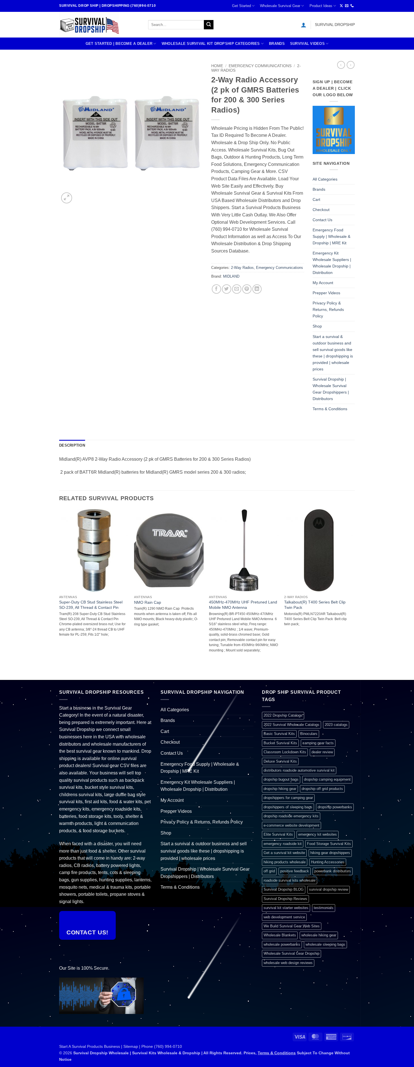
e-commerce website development (291, 825)
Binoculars (308, 734)
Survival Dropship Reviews (285, 899)
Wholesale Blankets (280, 935)
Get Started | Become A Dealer (119, 43)
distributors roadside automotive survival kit (299, 770)
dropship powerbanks (335, 807)
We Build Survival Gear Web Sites (292, 926)
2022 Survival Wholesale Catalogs (291, 725)
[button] (303, 25)
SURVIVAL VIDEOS (307, 43)
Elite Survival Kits (278, 834)
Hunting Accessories (327, 862)
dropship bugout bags (281, 779)
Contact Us (322, 220)
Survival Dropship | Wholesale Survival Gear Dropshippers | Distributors (331, 389)
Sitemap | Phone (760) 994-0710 (152, 1046)
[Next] (353, 594)
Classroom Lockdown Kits (285, 752)
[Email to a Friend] (236, 289)
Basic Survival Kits (279, 734)
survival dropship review (328, 889)
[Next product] (341, 65)
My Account (323, 282)
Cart (316, 199)
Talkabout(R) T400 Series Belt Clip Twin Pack (315, 605)
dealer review (322, 752)
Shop (317, 326)
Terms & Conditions (330, 409)
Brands (277, 43)
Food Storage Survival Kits (329, 844)
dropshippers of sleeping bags (288, 807)
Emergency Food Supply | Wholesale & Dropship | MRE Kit (331, 236)
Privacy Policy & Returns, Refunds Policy (328, 309)
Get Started (241, 6)
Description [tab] (72, 445)
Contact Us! (87, 932)
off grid (269, 871)
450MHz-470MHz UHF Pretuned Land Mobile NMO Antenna (243, 605)
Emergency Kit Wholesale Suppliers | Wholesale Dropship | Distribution (332, 263)
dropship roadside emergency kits (291, 816)
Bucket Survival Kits (280, 743)
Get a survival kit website (284, 853)
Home (217, 66)
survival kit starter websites (286, 908)
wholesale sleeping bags (325, 944)
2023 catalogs (336, 725)
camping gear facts (318, 743)
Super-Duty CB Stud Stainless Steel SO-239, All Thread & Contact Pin (91, 605)
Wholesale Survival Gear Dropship (291, 953)
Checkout (321, 209)
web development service (284, 917)
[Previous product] (351, 65)
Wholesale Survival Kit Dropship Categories (211, 43)
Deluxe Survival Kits (280, 761)
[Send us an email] (346, 6)
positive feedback (294, 871)
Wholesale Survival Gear (280, 6)
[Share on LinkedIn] (257, 289)
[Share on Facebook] (216, 289)
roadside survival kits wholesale (289, 880)
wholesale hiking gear (318, 935)
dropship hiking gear (280, 789)
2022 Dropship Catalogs (283, 715)
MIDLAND (231, 276)
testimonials (323, 908)
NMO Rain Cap (147, 602)
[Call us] (352, 6)
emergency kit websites (317, 834)
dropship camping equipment (327, 779)
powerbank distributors (332, 871)
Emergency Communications (260, 66)
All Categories (325, 179)
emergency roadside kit (283, 844)
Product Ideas (321, 6)
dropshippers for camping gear (288, 798)
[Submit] (208, 25)
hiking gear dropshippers (330, 853)
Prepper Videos (326, 293)
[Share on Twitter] (226, 289)
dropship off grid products (322, 789)
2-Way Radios (242, 267)
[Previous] (59, 594)
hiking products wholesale (285, 862)
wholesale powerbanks (282, 944)
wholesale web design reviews (288, 963)
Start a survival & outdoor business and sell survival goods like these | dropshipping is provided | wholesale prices (333, 352)
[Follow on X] (341, 6)
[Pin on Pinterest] (246, 289)
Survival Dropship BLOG (284, 889)
